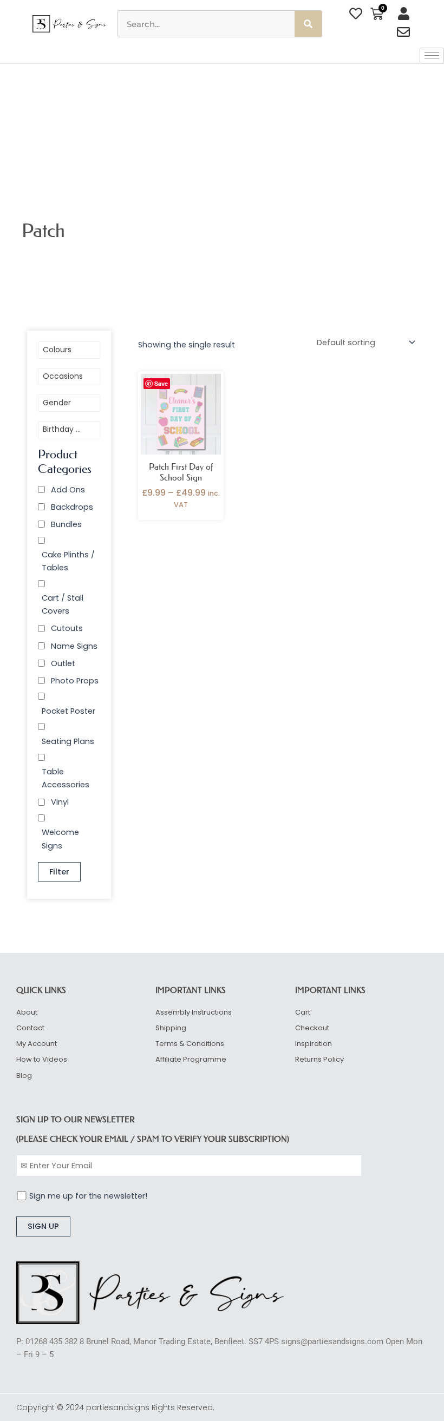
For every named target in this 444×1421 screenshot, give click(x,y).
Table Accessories (65, 778)
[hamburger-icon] (432, 55)
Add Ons (68, 489)
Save (161, 383)
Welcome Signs (60, 839)
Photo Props (75, 680)
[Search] (308, 24)
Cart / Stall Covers (62, 604)
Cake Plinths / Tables (68, 561)
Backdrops (72, 507)
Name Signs (74, 646)
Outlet (63, 663)
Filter (59, 871)
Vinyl (60, 802)
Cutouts (67, 628)
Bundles (66, 524)
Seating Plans (68, 741)
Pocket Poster (68, 711)
